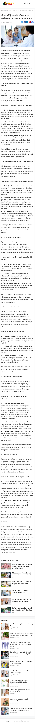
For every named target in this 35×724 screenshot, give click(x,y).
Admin (3, 22)
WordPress (26, 721)
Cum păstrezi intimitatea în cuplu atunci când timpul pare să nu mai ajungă (20, 644)
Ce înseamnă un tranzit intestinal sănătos (20, 591)
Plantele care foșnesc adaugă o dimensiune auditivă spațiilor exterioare (19, 682)
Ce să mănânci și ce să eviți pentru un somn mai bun (21, 600)
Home (3, 10)
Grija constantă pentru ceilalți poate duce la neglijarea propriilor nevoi (22, 566)
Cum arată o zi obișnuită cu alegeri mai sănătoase (21, 583)
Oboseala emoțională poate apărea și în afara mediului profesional (22, 575)
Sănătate (8, 10)
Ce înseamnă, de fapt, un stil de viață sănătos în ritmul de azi (22, 610)
